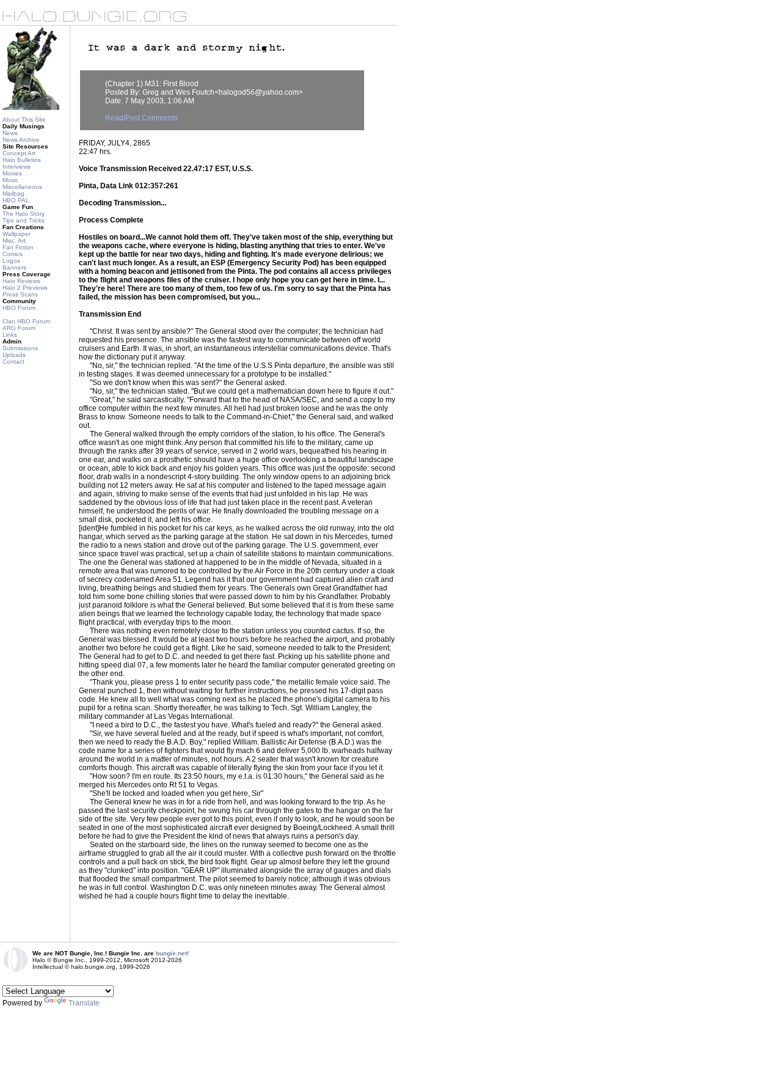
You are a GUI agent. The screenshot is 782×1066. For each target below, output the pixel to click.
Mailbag (13, 193)
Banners (14, 267)
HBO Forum (18, 307)
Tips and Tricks (23, 220)
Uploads (14, 354)
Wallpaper (16, 233)
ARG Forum (18, 328)
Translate (84, 1003)
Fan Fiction (18, 247)
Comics (12, 254)
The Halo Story (23, 213)
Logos (11, 260)
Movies (12, 173)
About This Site (24, 119)
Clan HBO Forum (26, 321)
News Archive (21, 139)
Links (9, 334)
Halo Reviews (21, 281)
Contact (13, 361)
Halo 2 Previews (25, 287)
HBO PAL (15, 200)
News (10, 133)
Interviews (16, 166)
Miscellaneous (22, 186)
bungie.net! (172, 953)
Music (10, 180)
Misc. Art (14, 240)
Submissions (20, 348)
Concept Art (18, 153)
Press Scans (20, 294)
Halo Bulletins (21, 159)
